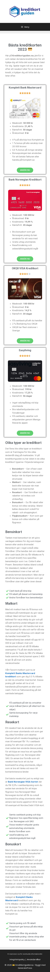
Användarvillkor (34, 959)
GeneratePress (25, 968)
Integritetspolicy (17, 959)
